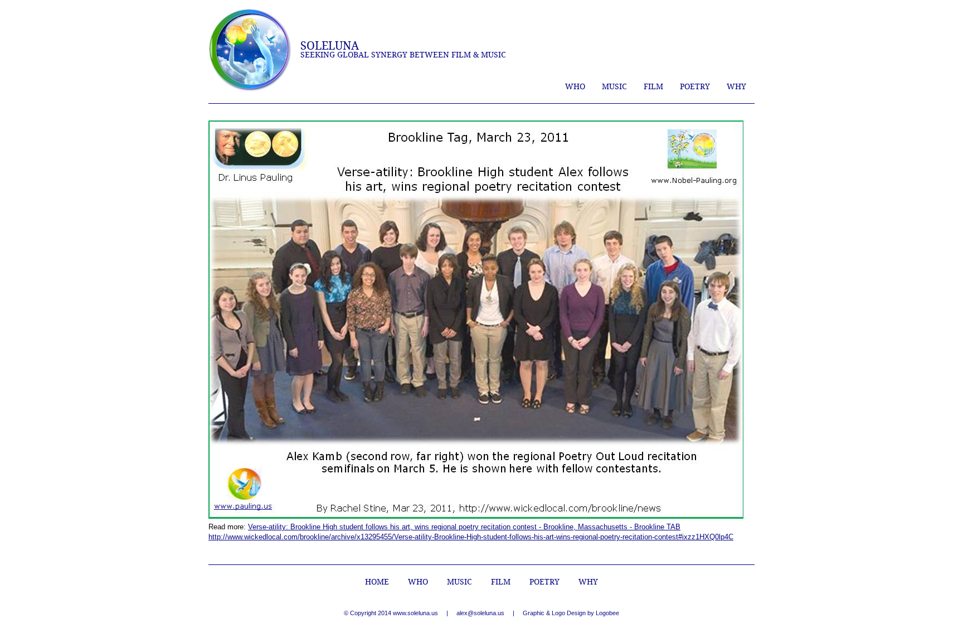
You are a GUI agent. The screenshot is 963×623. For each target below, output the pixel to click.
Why (736, 86)
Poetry (695, 86)
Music (614, 86)
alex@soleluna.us (480, 613)
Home (377, 581)
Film (653, 86)
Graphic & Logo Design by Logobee (571, 613)
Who (575, 86)
